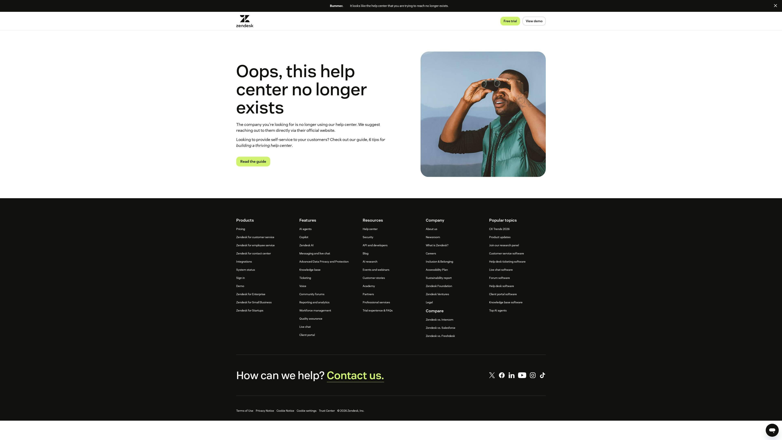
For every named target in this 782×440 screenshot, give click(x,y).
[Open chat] (772, 430)
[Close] (775, 5)
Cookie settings (306, 410)
